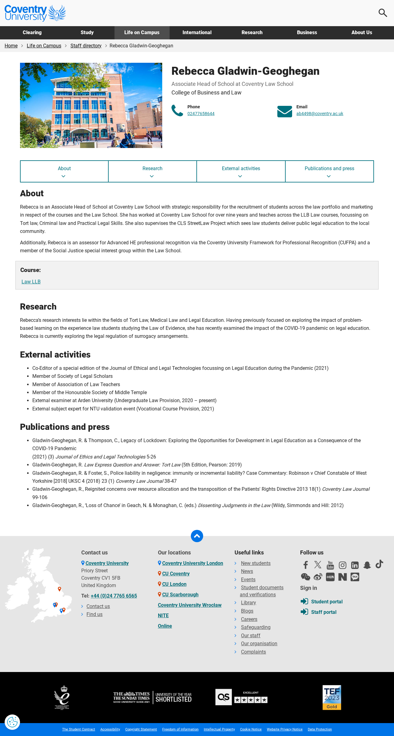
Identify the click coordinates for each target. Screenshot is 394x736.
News (247, 571)
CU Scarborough (180, 595)
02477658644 (201, 113)
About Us (362, 32)
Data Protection (320, 729)
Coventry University (107, 563)
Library (248, 603)
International (197, 32)
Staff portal (323, 612)
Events (248, 579)
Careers (249, 619)
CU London (174, 584)
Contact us (98, 606)
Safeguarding (256, 627)
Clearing (32, 32)
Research (252, 32)
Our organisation (259, 643)
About (64, 168)
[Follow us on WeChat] (305, 577)
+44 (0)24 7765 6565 (114, 596)
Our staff (250, 635)
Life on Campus (141, 32)
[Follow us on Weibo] (318, 577)
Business (307, 32)
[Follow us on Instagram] (342, 567)
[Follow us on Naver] (342, 577)
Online (165, 626)
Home (11, 46)
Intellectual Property (219, 729)
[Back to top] (197, 536)
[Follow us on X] (318, 564)
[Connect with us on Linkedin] (354, 567)
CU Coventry (176, 574)
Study (87, 32)
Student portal (327, 602)
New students (256, 563)
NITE (163, 615)
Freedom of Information (180, 729)
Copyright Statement (141, 729)
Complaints (253, 652)
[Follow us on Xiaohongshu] (330, 577)
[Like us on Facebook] (305, 567)
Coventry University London (192, 563)
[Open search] (383, 13)
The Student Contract (78, 729)
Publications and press (329, 168)
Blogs (247, 611)
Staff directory (86, 46)
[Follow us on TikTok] (379, 564)
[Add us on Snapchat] (367, 567)
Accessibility (110, 729)
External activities (241, 168)
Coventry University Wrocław (190, 605)
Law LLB (31, 282)
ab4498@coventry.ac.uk (319, 113)
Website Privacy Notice (285, 729)
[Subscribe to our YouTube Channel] (330, 567)
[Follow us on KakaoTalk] (354, 577)
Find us (94, 614)
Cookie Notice (251, 729)
